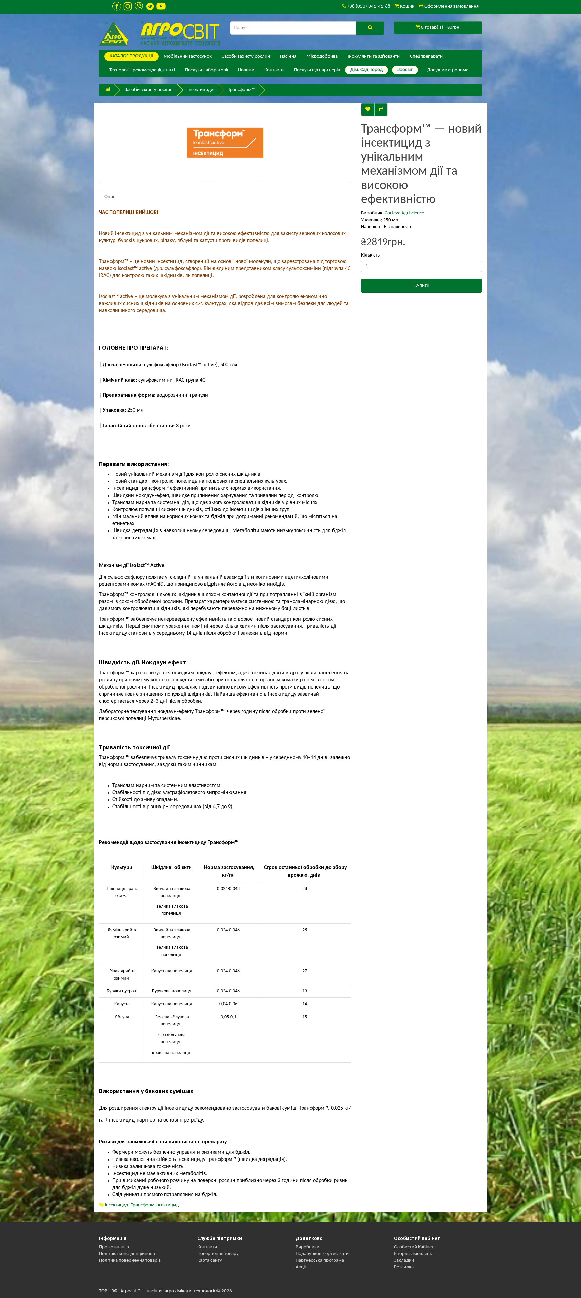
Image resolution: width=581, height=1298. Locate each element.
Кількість (370, 255)
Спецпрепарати (426, 56)
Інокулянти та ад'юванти (374, 56)
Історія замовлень (413, 1253)
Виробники (307, 1247)
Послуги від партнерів (317, 70)
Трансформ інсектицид (155, 1205)
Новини (246, 70)
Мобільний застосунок (188, 56)
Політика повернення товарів (130, 1260)
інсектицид (116, 1205)
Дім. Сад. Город (366, 69)
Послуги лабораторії (206, 70)
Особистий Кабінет (414, 1247)
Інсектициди (200, 89)
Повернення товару (218, 1253)
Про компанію (114, 1247)
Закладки (404, 1260)
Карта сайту (209, 1260)
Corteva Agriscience (404, 213)
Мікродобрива (322, 56)
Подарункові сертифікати (322, 1253)
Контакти (274, 70)
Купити (421, 285)
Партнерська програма (320, 1260)
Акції (301, 1267)
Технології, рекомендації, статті (142, 70)
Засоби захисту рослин (246, 56)
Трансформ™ (241, 89)
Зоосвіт (405, 69)
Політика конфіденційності (127, 1253)
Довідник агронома (447, 70)
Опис (109, 196)
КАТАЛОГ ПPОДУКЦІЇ (131, 56)
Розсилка (404, 1267)
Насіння (288, 56)
